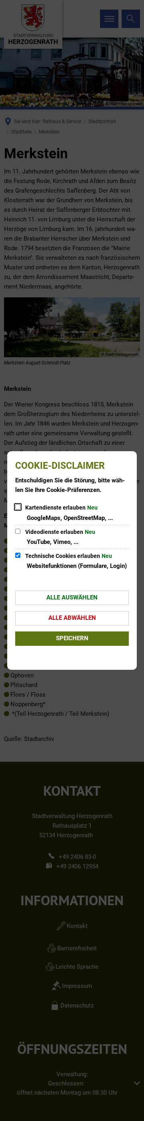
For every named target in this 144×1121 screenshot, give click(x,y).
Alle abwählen (72, 617)
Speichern (72, 638)
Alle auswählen (72, 597)
